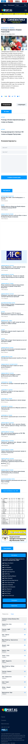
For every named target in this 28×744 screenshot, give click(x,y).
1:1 (24, 661)
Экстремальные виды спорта (8, 302)
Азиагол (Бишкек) (8, 584)
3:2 (24, 671)
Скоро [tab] (12, 614)
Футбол (12, 196)
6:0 (24, 640)
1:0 (24, 655)
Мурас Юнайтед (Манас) (10, 576)
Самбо (10, 320)
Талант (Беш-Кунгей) (9, 582)
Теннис (11, 283)
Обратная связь (5, 723)
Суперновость (4, 382)
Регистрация (11, 5)
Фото (8, 463)
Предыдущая (7, 104)
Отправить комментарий (14, 177)
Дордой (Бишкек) (8, 569)
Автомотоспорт (14, 364)
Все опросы (14, 555)
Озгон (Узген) (7, 591)
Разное (2, 205)
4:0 (24, 634)
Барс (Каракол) (8, 589)
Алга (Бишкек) (7, 567)
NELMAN (13, 743)
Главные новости (5, 196)
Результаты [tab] (5, 614)
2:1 (24, 629)
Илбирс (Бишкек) (8, 578)
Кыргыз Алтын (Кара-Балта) (11, 580)
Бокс (11, 356)
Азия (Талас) (7, 593)
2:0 (24, 682)
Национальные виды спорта (8, 479)
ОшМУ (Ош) (7, 573)
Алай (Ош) (6, 565)
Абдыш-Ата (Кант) (8, 563)
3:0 (24, 687)
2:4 (24, 650)
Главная (3, 717)
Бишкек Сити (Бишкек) (9, 586)
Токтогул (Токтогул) (9, 595)
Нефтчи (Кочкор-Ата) (9, 571)
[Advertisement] (14, 235)
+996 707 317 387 (5, 727)
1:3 (24, 624)
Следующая (21, 104)
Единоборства (4, 320)
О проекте (3, 720)
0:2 (24, 645)
